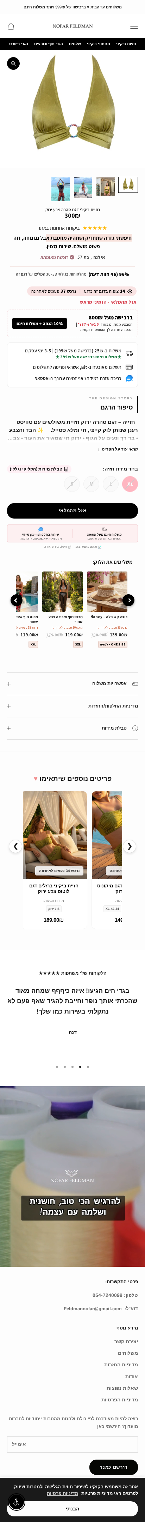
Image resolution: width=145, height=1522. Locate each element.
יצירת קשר (126, 1341)
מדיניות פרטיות (62, 1493)
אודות (131, 1376)
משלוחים (128, 1353)
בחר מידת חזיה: (120, 469)
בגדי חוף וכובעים (48, 44)
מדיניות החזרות (121, 1364)
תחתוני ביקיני (98, 44)
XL (130, 484)
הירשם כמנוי (114, 1467)
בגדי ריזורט (18, 44)
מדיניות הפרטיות (119, 1399)
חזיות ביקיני (126, 44)
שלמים (75, 44)
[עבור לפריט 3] (83, 188)
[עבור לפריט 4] (60, 189)
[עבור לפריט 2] (105, 186)
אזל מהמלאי (73, 510)
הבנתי (72, 1508)
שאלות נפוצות (122, 1388)
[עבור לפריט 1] (128, 185)
